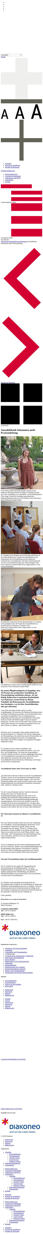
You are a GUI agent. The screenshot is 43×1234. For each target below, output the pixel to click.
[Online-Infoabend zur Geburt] (21, 380)
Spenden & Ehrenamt (12, 167)
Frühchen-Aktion (15, 1161)
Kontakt (7, 182)
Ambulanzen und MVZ (13, 178)
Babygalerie (9, 986)
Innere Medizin (10, 959)
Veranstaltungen (10, 982)
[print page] (21, 53)
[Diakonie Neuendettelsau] (21, 940)
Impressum (8, 992)
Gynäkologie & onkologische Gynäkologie (19, 956)
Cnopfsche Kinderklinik (13, 176)
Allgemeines (9, 180)
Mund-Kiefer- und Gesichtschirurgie (17, 961)
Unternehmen (9, 1165)
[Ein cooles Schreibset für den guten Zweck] (21, 312)
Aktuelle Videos (14, 1158)
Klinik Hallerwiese (11, 174)
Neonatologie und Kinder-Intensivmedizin (19, 973)
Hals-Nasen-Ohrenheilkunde (14, 958)
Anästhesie (8, 950)
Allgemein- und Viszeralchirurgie (16, 948)
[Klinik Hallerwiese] (8, 171)
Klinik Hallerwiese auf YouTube (11, 1109)
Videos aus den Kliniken (13, 984)
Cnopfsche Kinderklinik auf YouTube (13, 1059)
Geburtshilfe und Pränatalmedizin (16, 952)
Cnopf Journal (14, 1160)
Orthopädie (8, 963)
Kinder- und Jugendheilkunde (15, 971)
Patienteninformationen (12, 1163)
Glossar (7, 1001)
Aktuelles (8, 163)
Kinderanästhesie (10, 965)
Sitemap (7, 993)
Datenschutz (9, 990)
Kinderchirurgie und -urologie (15, 967)
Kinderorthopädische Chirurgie (15, 969)
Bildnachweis (9, 995)
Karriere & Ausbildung (12, 165)
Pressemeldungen (21, 241)
